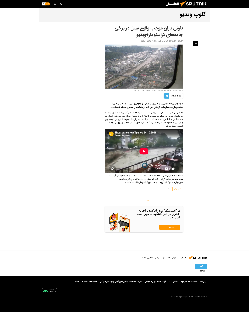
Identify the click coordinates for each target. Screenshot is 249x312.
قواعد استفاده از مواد (189, 281)
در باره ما (203, 281)
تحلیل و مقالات (147, 257)
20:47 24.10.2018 (176, 41)
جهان (169, 189)
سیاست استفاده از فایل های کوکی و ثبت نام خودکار (120, 281)
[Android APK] (49, 291)
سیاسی (157, 257)
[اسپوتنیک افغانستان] (194, 7)
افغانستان (166, 257)
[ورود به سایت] (61, 3)
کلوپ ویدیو (178, 189)
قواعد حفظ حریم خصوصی (155, 281)
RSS (77, 281)
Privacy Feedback (89, 281)
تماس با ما (173, 281)
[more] (195, 43)
